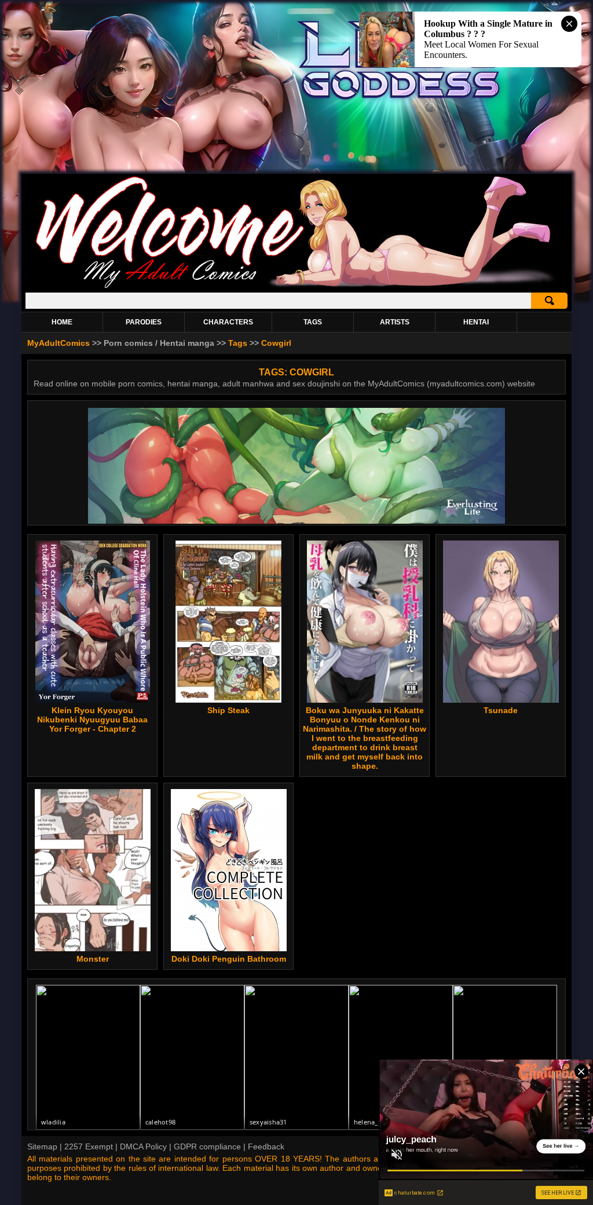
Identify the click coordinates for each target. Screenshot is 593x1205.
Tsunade (501, 710)
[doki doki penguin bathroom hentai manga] (229, 870)
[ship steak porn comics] (228, 622)
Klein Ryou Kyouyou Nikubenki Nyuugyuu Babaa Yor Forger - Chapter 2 (92, 719)
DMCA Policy (143, 1146)
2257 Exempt (88, 1146)
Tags (237, 343)
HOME (62, 322)
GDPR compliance (207, 1146)
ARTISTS (394, 322)
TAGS (312, 322)
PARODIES (144, 322)
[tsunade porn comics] (500, 622)
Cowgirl (276, 343)
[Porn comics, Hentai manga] (296, 286)
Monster (92, 958)
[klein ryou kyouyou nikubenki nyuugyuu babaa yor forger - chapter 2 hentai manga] (92, 622)
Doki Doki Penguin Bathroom (228, 958)
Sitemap (42, 1146)
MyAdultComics (58, 343)
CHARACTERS (228, 322)
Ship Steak (228, 710)
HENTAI (476, 322)
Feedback (266, 1146)
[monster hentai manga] (92, 870)
